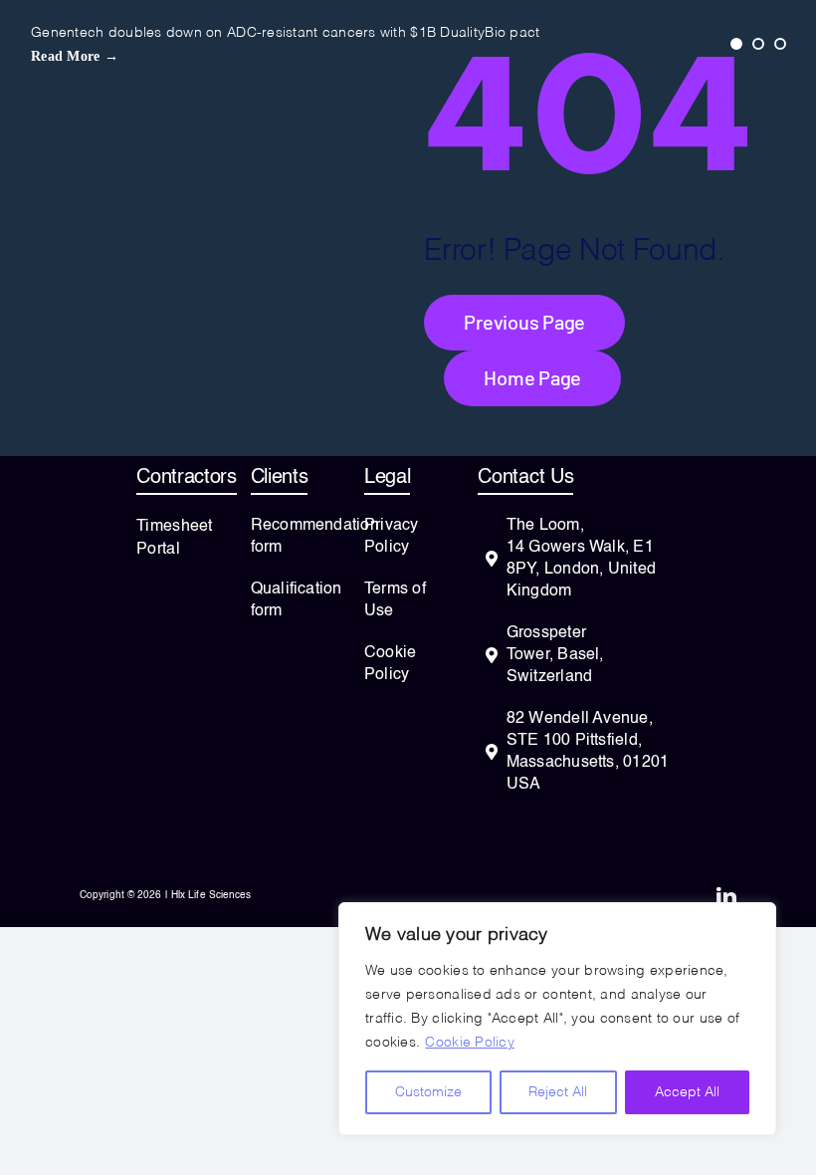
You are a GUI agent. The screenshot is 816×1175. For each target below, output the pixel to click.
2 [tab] (758, 44)
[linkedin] (726, 897)
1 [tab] (736, 44)
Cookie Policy (469, 1043)
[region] (557, 1018)
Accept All (687, 1092)
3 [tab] (780, 44)
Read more (74, 56)
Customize (428, 1092)
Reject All (557, 1092)
